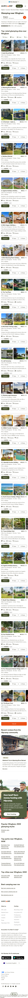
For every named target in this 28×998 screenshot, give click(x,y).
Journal (3, 915)
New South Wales (15, 9)
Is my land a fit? (18, 912)
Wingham (22, 9)
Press (2, 920)
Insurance (16, 919)
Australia (8, 9)
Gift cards (3, 909)
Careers (3, 917)
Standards (16, 922)
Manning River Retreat (19, 760)
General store (4, 912)
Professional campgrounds (17, 916)
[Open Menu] (25, 6)
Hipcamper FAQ (5, 923)
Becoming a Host (18, 909)
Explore (3, 9)
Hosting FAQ (17, 924)
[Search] (24, 17)
